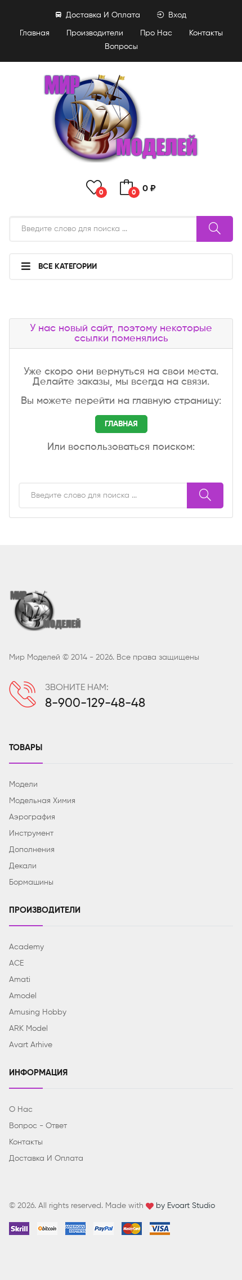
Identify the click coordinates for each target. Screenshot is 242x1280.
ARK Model (28, 1029)
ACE (16, 963)
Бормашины (31, 882)
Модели (23, 784)
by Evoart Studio (185, 1206)
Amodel (23, 996)
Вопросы (121, 47)
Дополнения (32, 850)
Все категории (66, 267)
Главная (35, 33)
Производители (94, 33)
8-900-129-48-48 (95, 703)
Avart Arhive (30, 1045)
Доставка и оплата (102, 15)
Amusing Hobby (37, 1012)
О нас (21, 1110)
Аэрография (32, 817)
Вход (176, 15)
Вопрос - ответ (38, 1126)
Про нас (156, 33)
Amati (19, 980)
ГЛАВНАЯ (121, 424)
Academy (26, 947)
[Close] (221, 26)
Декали (23, 866)
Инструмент (31, 833)
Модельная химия (42, 801)
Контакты (26, 1142)
